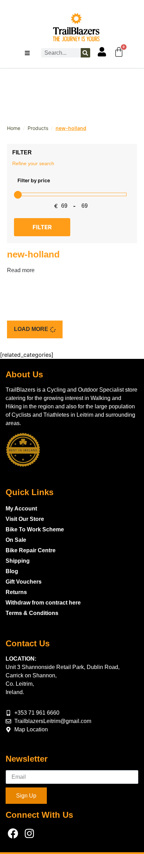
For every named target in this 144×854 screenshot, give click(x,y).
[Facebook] (13, 833)
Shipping (18, 561)
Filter (42, 227)
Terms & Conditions (32, 613)
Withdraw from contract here (43, 603)
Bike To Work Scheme (35, 529)
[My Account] (102, 51)
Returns (16, 592)
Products (38, 128)
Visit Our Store (25, 519)
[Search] (85, 52)
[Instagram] (29, 833)
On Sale (16, 540)
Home (13, 128)
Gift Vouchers (24, 582)
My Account (21, 508)
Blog (12, 571)
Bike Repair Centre (31, 550)
